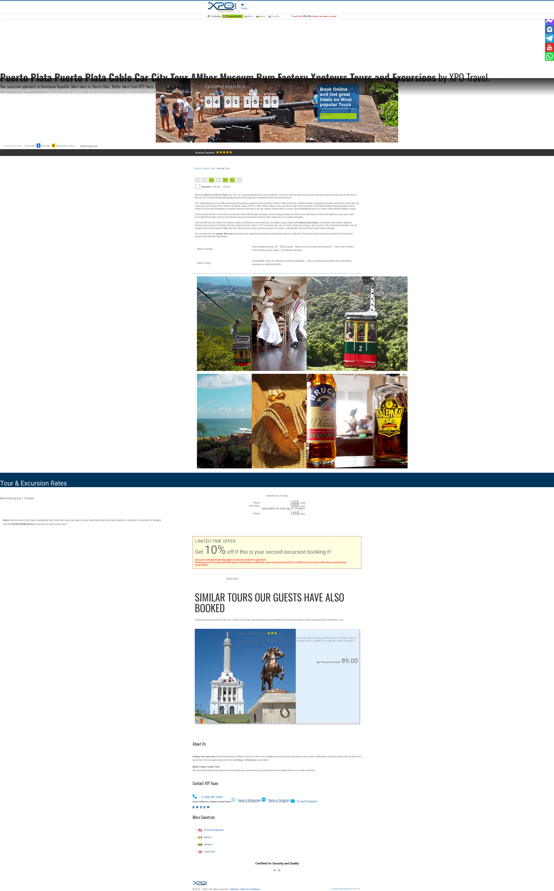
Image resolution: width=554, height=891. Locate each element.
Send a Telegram (279, 800)
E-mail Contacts (307, 801)
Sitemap (234, 889)
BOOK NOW (326, 114)
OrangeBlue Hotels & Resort (341, 889)
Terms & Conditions (250, 889)
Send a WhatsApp (249, 800)
